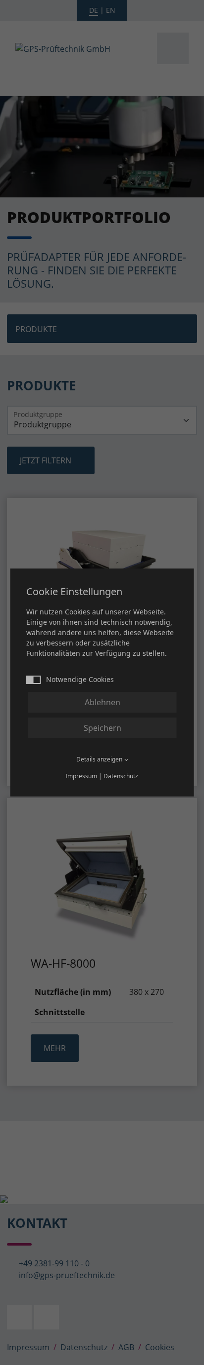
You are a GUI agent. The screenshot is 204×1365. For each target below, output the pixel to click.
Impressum (81, 776)
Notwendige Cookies (80, 679)
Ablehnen (102, 702)
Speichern (102, 727)
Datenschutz (120, 776)
